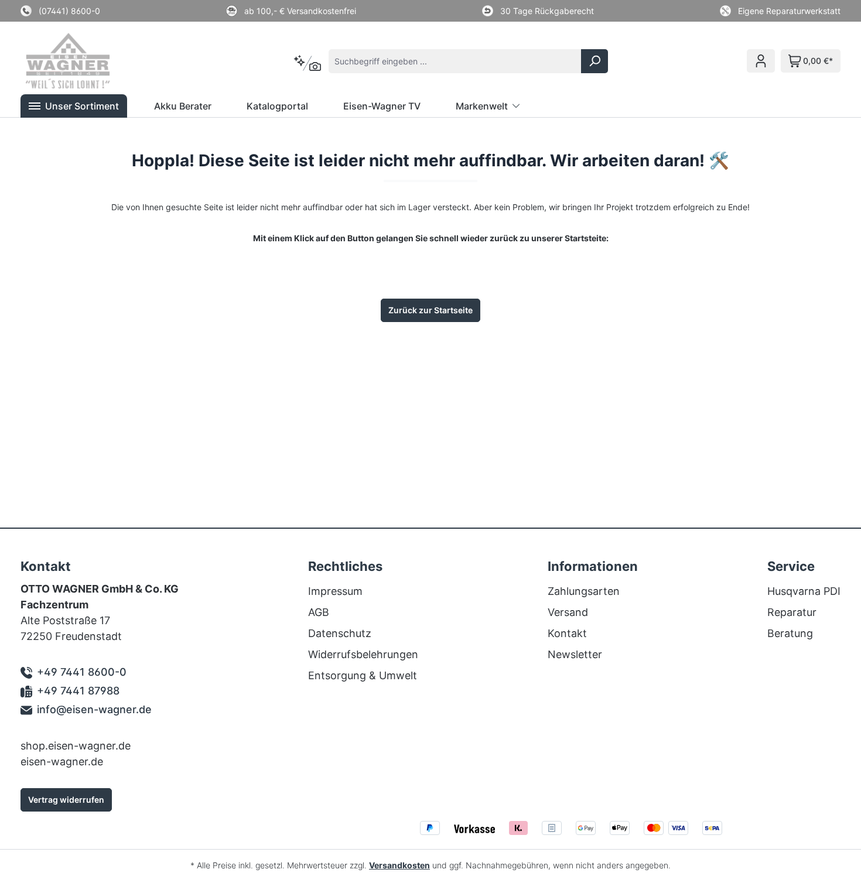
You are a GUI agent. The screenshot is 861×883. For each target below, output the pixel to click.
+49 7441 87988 (78, 691)
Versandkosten (399, 865)
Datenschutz (339, 633)
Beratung (790, 633)
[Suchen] (594, 61)
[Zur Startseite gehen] (83, 61)
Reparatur (791, 612)
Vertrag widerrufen (66, 800)
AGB (318, 612)
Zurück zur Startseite (430, 310)
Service (791, 566)
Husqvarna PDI (803, 591)
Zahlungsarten (584, 591)
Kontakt (567, 633)
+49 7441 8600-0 (82, 672)
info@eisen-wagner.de (94, 709)
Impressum (335, 591)
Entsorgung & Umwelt (362, 675)
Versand (568, 612)
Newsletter (575, 654)
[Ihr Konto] (761, 61)
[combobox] (455, 61)
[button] (73, 106)
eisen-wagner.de (61, 761)
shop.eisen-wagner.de (75, 746)
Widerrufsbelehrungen (363, 654)
